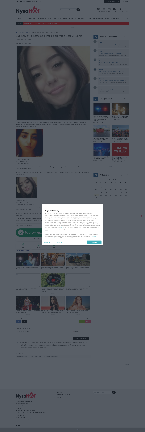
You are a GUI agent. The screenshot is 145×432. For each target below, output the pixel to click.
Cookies (54, 237)
